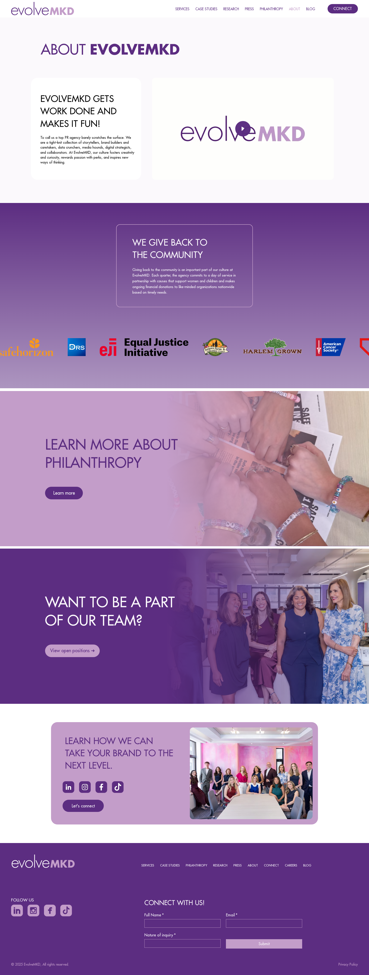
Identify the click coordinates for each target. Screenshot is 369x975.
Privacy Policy (348, 964)
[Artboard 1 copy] (118, 787)
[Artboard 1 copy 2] (85, 787)
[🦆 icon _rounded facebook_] (50, 910)
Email (231, 915)
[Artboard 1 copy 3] (101, 787)
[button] (326, 174)
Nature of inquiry (160, 935)
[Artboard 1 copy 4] (68, 787)
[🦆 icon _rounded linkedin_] (17, 910)
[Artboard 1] (66, 910)
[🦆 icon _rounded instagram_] (33, 910)
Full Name (154, 915)
